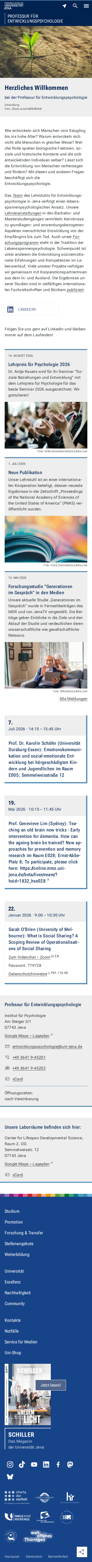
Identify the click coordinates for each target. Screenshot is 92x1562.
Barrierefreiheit (58, 1556)
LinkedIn (27, 309)
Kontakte (13, 1320)
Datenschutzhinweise (38, 973)
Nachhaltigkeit (18, 1292)
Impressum (12, 1556)
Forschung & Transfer (24, 1232)
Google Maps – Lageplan (29, 1035)
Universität (14, 1271)
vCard (18, 1079)
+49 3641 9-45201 (29, 1057)
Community (15, 1303)
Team (18, 195)
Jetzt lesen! (50, 1385)
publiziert (75, 289)
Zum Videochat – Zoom (34, 956)
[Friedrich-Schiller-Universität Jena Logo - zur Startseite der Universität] (14, 5)
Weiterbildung (17, 1254)
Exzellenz (13, 1281)
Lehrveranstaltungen (23, 213)
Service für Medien (21, 1341)
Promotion (14, 1221)
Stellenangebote (19, 1243)
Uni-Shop (13, 1352)
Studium (12, 1211)
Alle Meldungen (73, 698)
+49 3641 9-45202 (29, 1068)
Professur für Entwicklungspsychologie (35, 19)
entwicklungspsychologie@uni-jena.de (47, 1046)
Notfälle (12, 1331)
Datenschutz (34, 1556)
